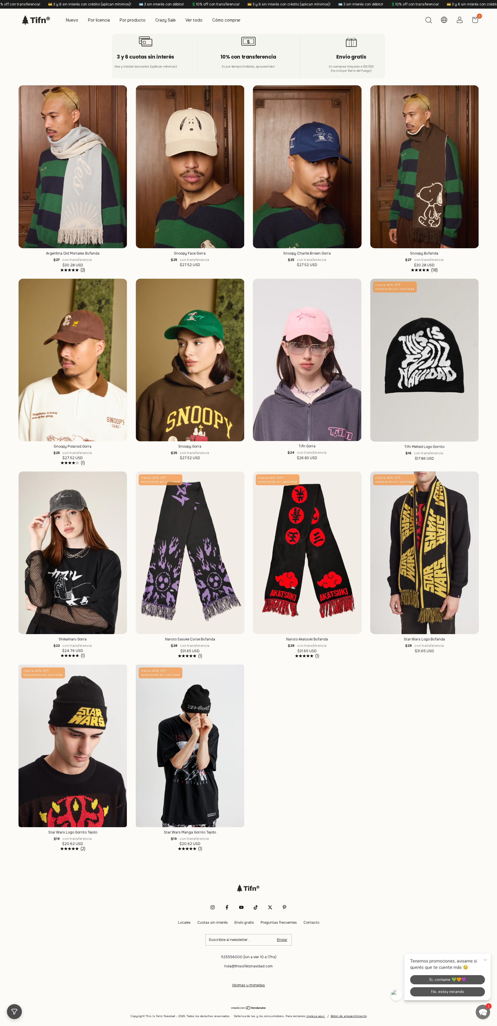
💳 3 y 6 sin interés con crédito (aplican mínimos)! (180, 4)
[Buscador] (428, 21)
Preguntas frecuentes (279, 922)
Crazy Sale (165, 20)
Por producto (133, 20)
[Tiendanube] (249, 1008)
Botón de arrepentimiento (349, 1016)
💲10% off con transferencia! (107, 4)
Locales (184, 922)
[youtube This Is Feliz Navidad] (241, 907)
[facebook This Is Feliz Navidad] (227, 907)
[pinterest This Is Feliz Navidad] (284, 907)
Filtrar (14, 1011)
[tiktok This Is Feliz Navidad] (255, 907)
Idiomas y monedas (248, 985)
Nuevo (72, 20)
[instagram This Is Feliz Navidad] (212, 907)
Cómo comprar (226, 20)
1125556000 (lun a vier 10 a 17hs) (248, 957)
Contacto (311, 922)
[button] (483, 1012)
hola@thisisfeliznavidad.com (248, 966)
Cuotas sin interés (212, 922)
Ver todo (194, 20)
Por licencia (99, 20)
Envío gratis (244, 922)
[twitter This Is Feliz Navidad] (270, 907)
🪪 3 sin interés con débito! (53, 4)
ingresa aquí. (315, 1016)
